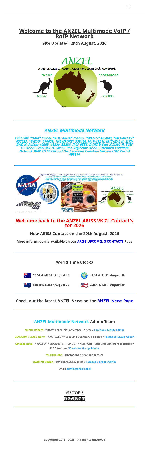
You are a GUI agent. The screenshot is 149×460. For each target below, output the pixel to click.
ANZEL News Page (115, 300)
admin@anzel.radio (79, 368)
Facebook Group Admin (109, 330)
